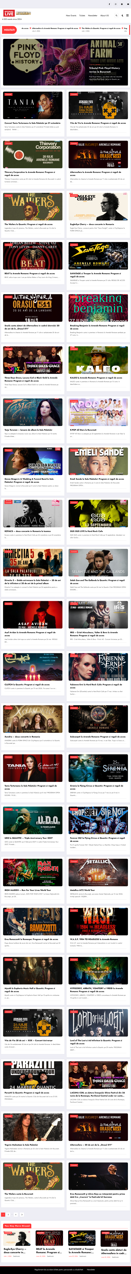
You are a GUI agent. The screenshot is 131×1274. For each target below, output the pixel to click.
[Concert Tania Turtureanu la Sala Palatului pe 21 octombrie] (32, 105)
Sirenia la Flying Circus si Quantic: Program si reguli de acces (96, 787)
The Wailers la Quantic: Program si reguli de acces (29, 224)
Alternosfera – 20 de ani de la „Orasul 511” (91, 1144)
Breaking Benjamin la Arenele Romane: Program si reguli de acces (97, 327)
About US (104, 15)
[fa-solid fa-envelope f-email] (128, 4)
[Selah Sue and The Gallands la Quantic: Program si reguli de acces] (98, 562)
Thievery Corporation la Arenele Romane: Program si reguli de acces (30, 174)
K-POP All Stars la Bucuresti (83, 429)
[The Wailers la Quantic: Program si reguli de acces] (32, 206)
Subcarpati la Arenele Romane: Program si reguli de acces (97, 736)
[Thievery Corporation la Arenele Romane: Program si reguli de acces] (32, 154)
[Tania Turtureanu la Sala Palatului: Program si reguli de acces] (32, 768)
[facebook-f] (109, 4)
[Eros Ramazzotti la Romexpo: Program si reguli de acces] (32, 921)
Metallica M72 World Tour (82, 890)
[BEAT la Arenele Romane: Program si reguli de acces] (32, 255)
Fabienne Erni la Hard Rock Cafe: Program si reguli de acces (96, 686)
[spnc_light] (122, 15)
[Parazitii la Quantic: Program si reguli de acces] (32, 1075)
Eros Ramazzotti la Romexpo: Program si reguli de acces (31, 939)
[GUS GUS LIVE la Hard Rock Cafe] (98, 513)
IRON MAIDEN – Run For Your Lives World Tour (28, 890)
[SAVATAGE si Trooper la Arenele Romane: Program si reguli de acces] (98, 255)
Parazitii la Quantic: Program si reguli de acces (27, 1092)
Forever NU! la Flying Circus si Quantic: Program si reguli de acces (97, 840)
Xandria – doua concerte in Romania (22, 736)
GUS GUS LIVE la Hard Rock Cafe (86, 531)
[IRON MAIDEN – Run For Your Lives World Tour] (32, 872)
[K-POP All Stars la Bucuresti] (98, 412)
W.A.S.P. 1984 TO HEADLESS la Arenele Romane (94, 939)
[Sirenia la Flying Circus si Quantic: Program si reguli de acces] (98, 768)
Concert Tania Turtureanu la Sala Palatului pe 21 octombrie (32, 123)
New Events (71, 15)
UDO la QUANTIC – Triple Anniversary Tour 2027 (29, 838)
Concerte (92, 64)
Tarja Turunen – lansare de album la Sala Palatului (28, 429)
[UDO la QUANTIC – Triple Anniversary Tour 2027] (32, 820)
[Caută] (116, 15)
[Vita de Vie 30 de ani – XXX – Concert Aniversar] (32, 1022)
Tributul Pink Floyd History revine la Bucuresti (104, 69)
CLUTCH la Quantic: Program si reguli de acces (27, 684)
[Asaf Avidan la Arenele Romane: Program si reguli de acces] (32, 614)
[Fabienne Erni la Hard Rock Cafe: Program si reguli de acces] (98, 667)
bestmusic (16, 1256)
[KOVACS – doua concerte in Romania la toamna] (32, 513)
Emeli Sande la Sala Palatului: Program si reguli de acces (97, 479)
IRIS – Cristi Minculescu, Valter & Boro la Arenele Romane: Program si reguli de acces (94, 634)
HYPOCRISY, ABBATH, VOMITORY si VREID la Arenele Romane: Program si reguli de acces (96, 990)
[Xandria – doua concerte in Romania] (32, 719)
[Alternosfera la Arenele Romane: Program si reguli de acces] (98, 154)
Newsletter (92, 15)
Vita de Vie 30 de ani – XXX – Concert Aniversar (29, 1040)
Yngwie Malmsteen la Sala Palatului (21, 1144)
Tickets (82, 15)
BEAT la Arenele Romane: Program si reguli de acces (66, 28)
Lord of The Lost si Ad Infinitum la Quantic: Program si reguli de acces (96, 1042)
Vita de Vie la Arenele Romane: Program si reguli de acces (98, 123)
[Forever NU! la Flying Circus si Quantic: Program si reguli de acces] (98, 820)
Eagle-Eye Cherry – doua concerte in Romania (24, 28)
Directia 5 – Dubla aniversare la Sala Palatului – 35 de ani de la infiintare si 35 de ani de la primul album (33, 582)
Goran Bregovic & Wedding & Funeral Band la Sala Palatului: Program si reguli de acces (29, 481)
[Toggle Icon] (127, 15)
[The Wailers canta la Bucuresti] (32, 1176)
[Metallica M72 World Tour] (98, 872)
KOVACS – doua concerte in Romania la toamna (28, 531)
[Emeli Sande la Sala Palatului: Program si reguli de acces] (98, 461)
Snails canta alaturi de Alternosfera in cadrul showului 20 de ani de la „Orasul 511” (32, 327)
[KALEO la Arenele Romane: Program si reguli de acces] (98, 360)
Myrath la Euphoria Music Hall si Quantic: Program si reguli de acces (30, 990)
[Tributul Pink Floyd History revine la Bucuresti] (65, 62)
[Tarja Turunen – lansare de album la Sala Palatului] (32, 412)
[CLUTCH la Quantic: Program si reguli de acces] (32, 667)
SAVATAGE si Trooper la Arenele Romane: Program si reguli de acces (95, 275)
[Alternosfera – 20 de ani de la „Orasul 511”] (98, 1127)
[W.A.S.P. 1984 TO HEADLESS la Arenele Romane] (98, 921)
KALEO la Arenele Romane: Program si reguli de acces (96, 377)
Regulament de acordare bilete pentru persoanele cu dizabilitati (59, 1269)
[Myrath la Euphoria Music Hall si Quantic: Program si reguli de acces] (32, 970)
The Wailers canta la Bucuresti (19, 1193)
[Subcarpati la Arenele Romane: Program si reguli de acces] (98, 719)
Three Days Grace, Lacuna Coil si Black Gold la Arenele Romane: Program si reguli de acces (31, 379)
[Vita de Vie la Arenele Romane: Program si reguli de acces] (98, 105)
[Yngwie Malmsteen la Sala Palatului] (32, 1127)
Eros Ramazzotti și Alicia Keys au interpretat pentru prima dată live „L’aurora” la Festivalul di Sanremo (97, 1195)
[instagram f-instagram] (116, 4)
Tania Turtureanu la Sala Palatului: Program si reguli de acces (31, 787)
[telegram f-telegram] (122, 4)
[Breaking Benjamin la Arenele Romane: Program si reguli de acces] (98, 308)
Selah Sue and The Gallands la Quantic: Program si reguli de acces (97, 582)
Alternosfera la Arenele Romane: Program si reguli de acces (95, 174)
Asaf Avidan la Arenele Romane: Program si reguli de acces (30, 634)
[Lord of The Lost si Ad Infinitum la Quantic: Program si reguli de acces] (98, 1022)
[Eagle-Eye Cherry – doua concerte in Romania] (98, 206)
